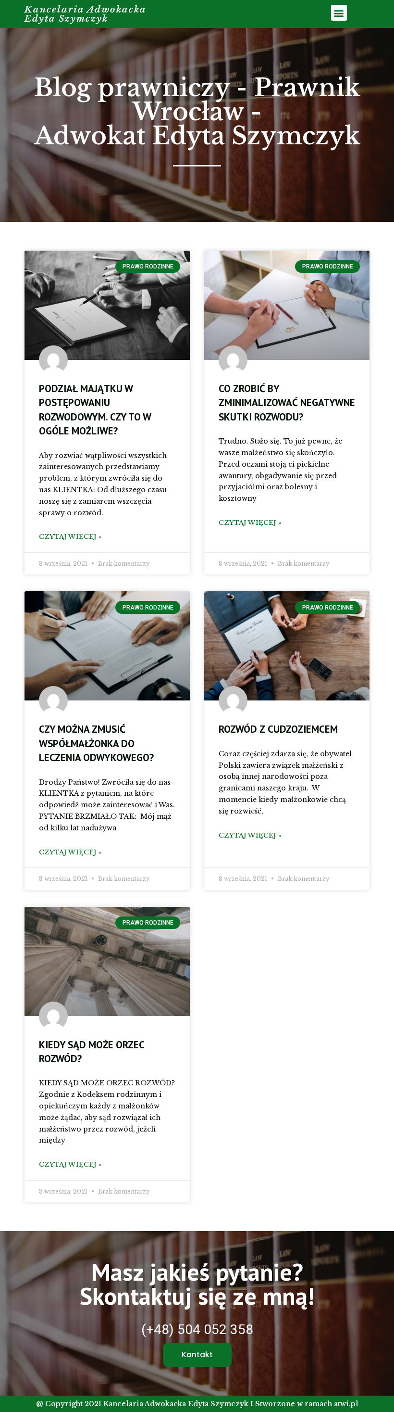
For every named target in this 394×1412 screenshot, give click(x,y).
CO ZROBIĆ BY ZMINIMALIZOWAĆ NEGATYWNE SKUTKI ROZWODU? (287, 402)
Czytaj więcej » (70, 537)
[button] (339, 13)
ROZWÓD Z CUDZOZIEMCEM (278, 729)
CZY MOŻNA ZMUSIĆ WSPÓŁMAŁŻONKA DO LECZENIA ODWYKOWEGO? (96, 743)
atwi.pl (346, 1403)
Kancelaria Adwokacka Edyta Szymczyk (86, 14)
